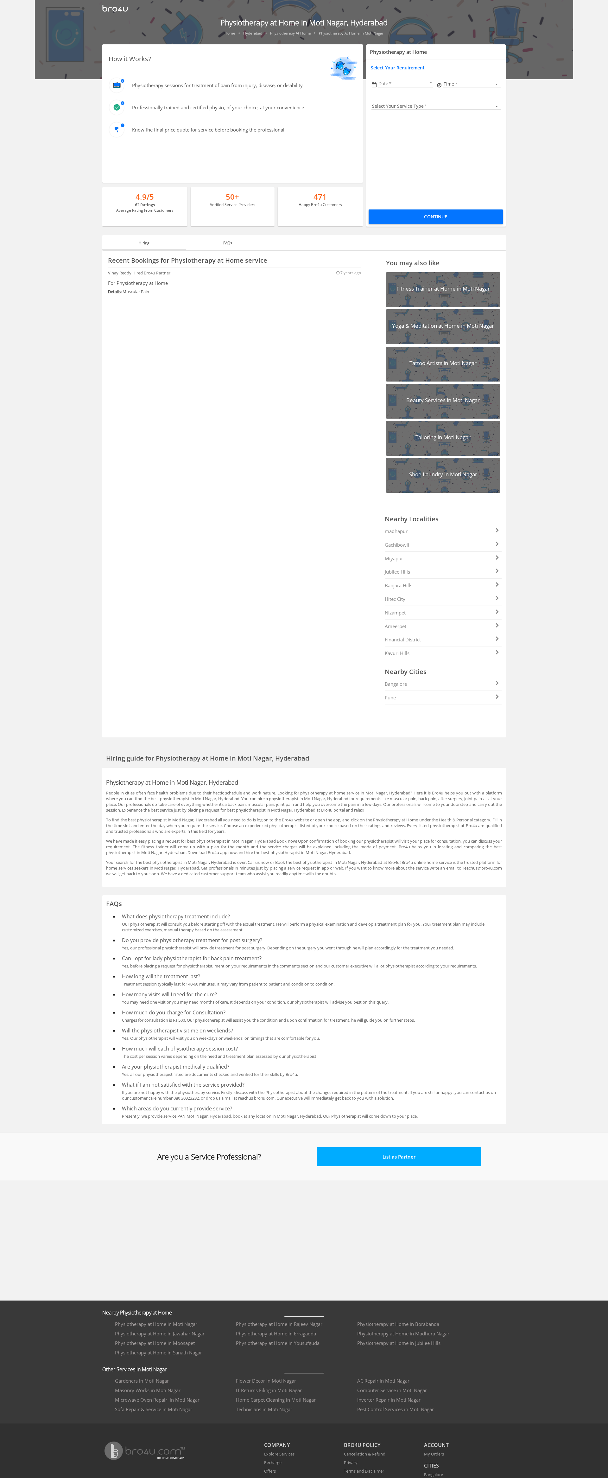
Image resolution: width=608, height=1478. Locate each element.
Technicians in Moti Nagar (264, 1409)
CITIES (431, 1465)
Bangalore (396, 684)
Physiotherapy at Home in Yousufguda (278, 1343)
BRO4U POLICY (362, 1445)
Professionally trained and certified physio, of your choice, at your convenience (218, 107)
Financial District (403, 639)
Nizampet (395, 612)
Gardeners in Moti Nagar (142, 1381)
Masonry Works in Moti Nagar (147, 1390)
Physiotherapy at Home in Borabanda (398, 1324)
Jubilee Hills (397, 572)
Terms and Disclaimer (364, 1471)
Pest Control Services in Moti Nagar (395, 1409)
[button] (405, 83)
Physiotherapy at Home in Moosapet (155, 1343)
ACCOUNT (436, 1445)
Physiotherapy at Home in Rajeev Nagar (279, 1324)
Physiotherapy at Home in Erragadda (276, 1333)
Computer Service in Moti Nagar (392, 1390)
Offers (270, 1471)
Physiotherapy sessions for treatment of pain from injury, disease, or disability (217, 85)
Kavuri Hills (397, 653)
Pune (390, 697)
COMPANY (277, 1445)
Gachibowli (397, 545)
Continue (435, 217)
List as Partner (399, 1156)
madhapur (396, 531)
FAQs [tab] (227, 243)
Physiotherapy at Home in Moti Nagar (156, 1324)
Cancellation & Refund (364, 1454)
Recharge (273, 1462)
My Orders (434, 1454)
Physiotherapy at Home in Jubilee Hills (398, 1343)
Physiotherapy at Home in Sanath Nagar (158, 1352)
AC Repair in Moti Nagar (383, 1381)
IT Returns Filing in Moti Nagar (269, 1390)
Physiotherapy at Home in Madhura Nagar (403, 1333)
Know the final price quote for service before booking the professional (208, 129)
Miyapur (394, 558)
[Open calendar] (430, 82)
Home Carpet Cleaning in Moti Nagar (276, 1400)
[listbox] (471, 83)
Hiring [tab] (144, 243)
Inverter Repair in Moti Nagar (389, 1400)
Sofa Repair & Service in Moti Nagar (153, 1409)
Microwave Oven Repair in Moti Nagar (157, 1400)
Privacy (351, 1462)
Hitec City (395, 599)
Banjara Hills (398, 585)
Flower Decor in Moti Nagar (266, 1381)
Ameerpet (395, 626)
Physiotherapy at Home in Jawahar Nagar (160, 1333)
